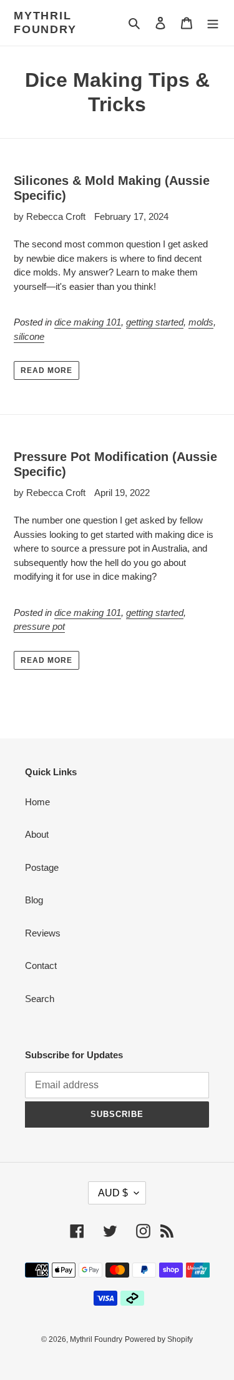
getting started (154, 322)
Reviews (43, 933)
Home (37, 802)
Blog (34, 900)
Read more (46, 370)
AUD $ (113, 1193)
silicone (29, 336)
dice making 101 (87, 322)
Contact (41, 965)
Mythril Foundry (45, 22)
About (37, 834)
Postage (42, 867)
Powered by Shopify (159, 1339)
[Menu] (213, 22)
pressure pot (39, 626)
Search (39, 998)
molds (200, 322)
